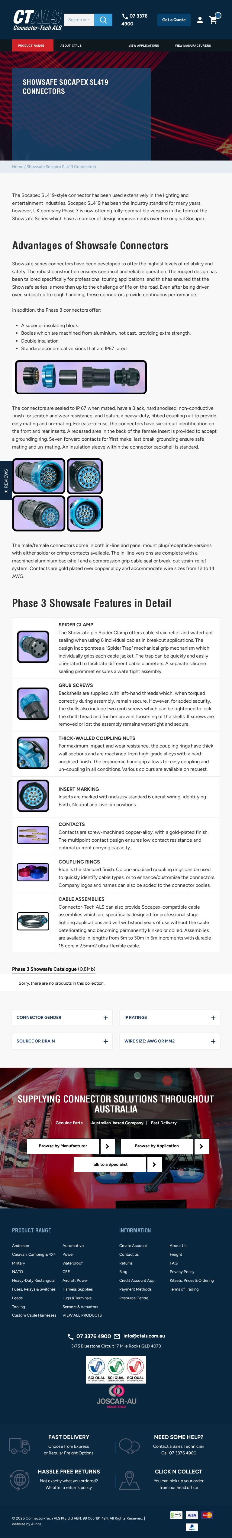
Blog (123, 1271)
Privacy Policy (182, 1271)
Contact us (129, 1254)
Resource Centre (133, 1298)
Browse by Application (157, 1146)
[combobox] (79, 20)
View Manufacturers (193, 45)
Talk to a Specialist (110, 1164)
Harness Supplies (78, 1289)
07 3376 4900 (93, 1336)
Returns (126, 1263)
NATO (17, 1271)
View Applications (144, 45)
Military (18, 1263)
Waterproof (73, 1263)
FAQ (174, 1263)
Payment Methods (135, 1289)
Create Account (133, 1245)
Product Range (31, 45)
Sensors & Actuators (80, 1306)
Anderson (20, 1245)
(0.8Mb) (53, 969)
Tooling (18, 1306)
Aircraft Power (75, 1280)
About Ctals (71, 45)
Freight (176, 1254)
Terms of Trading (184, 1289)
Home (17, 166)
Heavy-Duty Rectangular (34, 1280)
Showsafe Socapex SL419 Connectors (61, 166)
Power (68, 1254)
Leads (17, 1298)
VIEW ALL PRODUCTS (82, 1315)
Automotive (73, 1245)
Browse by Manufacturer (63, 1146)
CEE (66, 1271)
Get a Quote (174, 19)
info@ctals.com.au (144, 1336)
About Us (178, 1245)
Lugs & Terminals (77, 1298)
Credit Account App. (137, 1280)
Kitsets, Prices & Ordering (192, 1280)
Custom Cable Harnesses (34, 1315)
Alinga (36, 1524)
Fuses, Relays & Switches (34, 1289)
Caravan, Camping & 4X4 (34, 1254)
